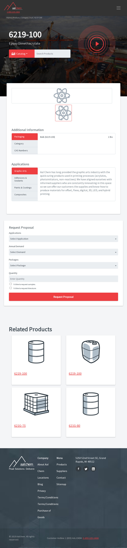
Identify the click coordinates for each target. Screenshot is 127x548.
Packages (14, 259)
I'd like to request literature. (24, 288)
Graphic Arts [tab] (20, 170)
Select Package (18, 265)
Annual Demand (16, 246)
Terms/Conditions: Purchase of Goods (45, 510)
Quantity (13, 273)
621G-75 (20, 425)
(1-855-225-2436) (91, 538)
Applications (15, 232)
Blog (40, 484)
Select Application (19, 238)
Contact (61, 477)
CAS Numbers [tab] (21, 150)
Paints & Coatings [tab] (23, 187)
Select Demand (17, 252)
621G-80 (74, 425)
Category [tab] (19, 143)
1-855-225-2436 (13, 12)
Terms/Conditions (45, 497)
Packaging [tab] (19, 136)
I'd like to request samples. (24, 284)
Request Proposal (63, 296)
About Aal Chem (43, 468)
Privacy (42, 490)
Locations (43, 477)
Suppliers (62, 471)
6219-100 (20, 373)
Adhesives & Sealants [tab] (20, 179)
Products (62, 464)
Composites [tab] (20, 194)
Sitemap (61, 484)
